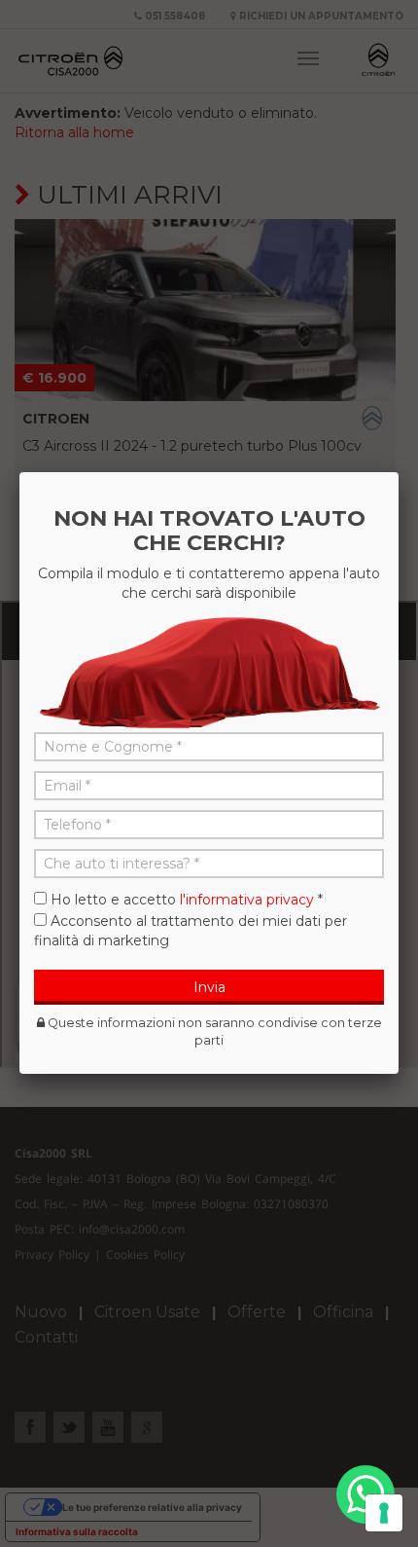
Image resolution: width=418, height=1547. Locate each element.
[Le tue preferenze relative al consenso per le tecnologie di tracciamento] (384, 1512)
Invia (209, 987)
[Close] (398, 472)
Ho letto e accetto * (187, 899)
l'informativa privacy (247, 899)
